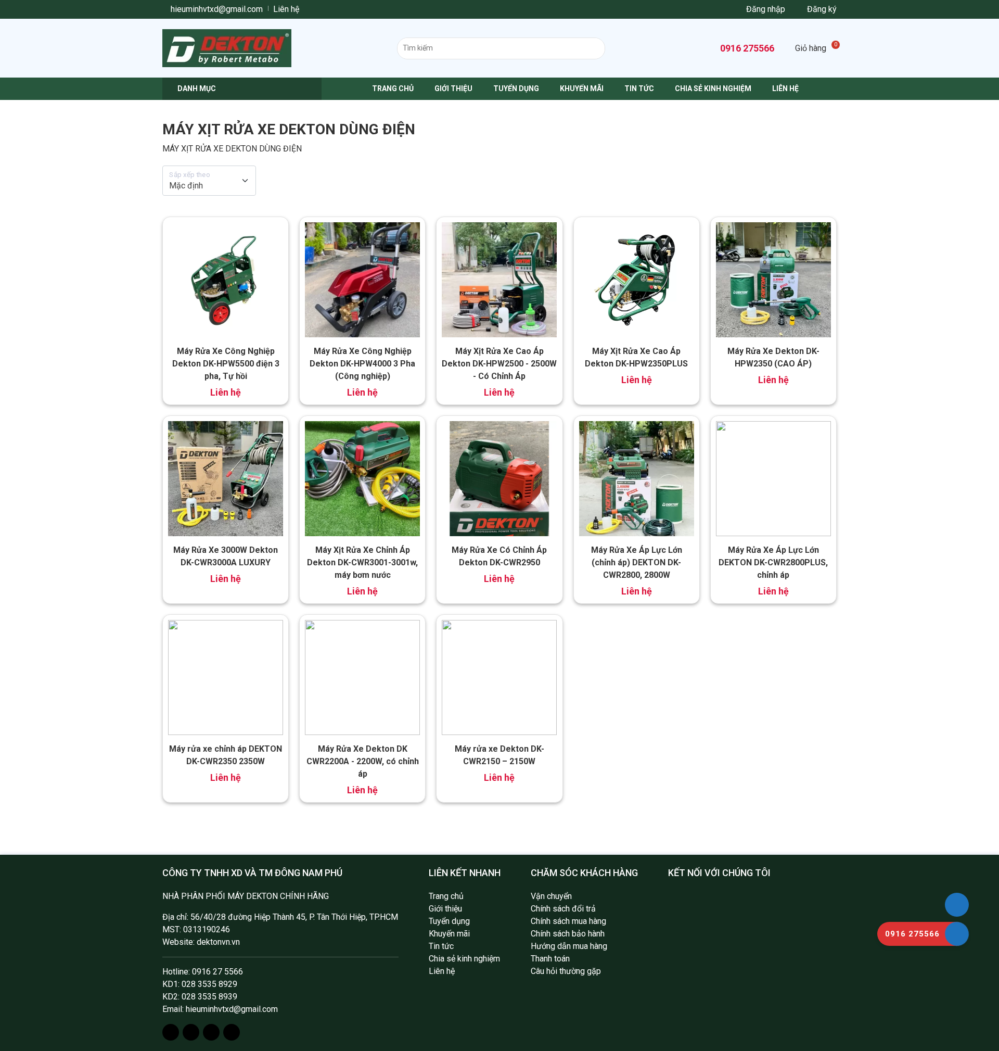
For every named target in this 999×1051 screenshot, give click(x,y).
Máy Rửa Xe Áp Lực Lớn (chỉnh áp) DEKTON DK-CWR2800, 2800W (636, 562)
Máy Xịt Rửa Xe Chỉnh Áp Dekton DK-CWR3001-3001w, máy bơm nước (362, 562)
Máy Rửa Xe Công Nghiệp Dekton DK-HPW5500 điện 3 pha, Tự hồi (225, 363)
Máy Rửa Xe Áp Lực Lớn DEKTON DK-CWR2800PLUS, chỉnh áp (773, 562)
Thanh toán (550, 959)
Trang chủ (393, 88)
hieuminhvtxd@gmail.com (216, 9)
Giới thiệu (453, 88)
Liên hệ (286, 9)
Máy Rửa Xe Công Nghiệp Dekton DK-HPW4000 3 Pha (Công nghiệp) (362, 363)
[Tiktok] (231, 1032)
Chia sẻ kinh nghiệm (713, 88)
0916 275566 (746, 48)
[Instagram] (191, 1032)
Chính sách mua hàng (568, 921)
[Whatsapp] (211, 1032)
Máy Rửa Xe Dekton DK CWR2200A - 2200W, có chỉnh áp (362, 761)
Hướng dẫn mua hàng (569, 946)
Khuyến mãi (582, 88)
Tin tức (639, 88)
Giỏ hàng (816, 48)
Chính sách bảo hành (568, 934)
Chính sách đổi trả (563, 909)
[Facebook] (171, 1032)
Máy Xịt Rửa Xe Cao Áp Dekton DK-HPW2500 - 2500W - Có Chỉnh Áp (499, 363)
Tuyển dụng (516, 88)
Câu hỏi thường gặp (566, 971)
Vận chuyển (551, 896)
